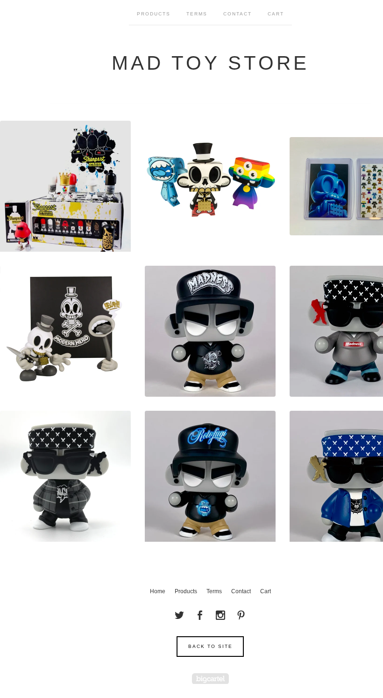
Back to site (210, 646)
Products (153, 13)
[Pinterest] (241, 615)
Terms (196, 13)
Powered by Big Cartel (210, 678)
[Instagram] (220, 615)
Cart (276, 13)
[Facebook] (200, 615)
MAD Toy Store (210, 63)
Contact (237, 13)
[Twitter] (179, 615)
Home (157, 591)
